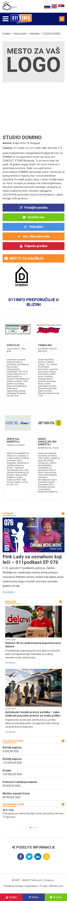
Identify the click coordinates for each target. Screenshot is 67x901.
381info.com (56, 886)
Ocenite (57, 897)
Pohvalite (36, 227)
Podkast (8, 513)
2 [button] (33, 827)
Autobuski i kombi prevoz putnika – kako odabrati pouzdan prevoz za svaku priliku (32, 713)
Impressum (31, 886)
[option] (33, 813)
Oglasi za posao (13, 741)
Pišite (35, 897)
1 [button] (30, 827)
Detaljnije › (9, 592)
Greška (13, 897)
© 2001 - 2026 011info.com (27, 880)
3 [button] (36, 827)
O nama (48, 880)
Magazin (10, 601)
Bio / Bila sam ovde (36, 236)
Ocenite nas (35, 217)
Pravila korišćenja (13, 886)
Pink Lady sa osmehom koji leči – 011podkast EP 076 (32, 559)
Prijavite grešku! (35, 246)
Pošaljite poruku (36, 207)
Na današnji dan (13, 804)
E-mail (43, 886)
